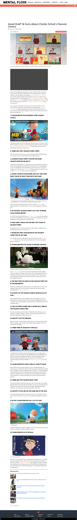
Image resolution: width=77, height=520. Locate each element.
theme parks (18, 100)
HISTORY (61, 2)
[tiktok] (72, 5)
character (39, 204)
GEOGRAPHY (55, 2)
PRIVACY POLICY (50, 514)
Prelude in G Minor (22, 290)
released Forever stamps (24, 462)
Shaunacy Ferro (12, 29)
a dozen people (16, 271)
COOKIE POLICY (60, 514)
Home (11, 505)
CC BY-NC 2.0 (49, 66)
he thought (17, 171)
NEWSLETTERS (40, 514)
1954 (29, 229)
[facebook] (65, 5)
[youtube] (74, 5)
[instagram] (70, 5)
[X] (67, 5)
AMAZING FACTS (38, 2)
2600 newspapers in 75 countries (38, 95)
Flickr (45, 66)
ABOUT (15, 514)
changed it (26, 169)
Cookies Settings (60, 516)
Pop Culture (16, 505)
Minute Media (36, 518)
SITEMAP (39, 516)
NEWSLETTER (30, 2)
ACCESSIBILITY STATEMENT (29, 516)
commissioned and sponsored (36, 359)
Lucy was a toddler (32, 216)
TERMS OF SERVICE (17, 516)
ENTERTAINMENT (46, 2)
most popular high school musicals (35, 101)
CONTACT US (27, 514)
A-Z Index (49, 516)
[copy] (17, 31)
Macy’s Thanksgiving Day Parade (36, 98)
